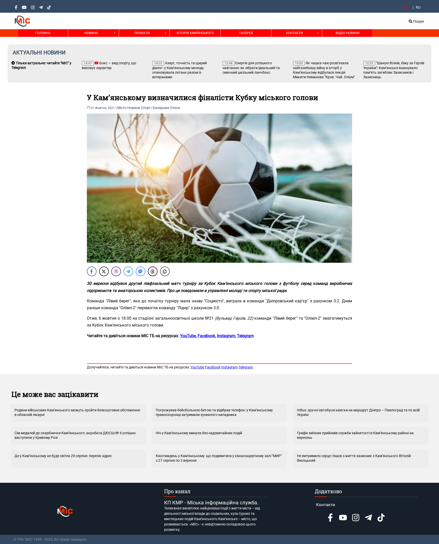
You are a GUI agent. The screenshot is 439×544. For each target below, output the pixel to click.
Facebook (213, 367)
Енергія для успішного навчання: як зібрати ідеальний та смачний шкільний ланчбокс (251, 67)
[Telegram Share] (128, 271)
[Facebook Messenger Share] (140, 271)
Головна (42, 33)
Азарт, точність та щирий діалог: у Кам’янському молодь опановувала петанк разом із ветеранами (179, 70)
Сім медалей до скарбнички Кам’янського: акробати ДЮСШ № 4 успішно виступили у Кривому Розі (75, 435)
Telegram (246, 367)
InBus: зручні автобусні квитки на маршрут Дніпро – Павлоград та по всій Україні (358, 412)
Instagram (229, 367)
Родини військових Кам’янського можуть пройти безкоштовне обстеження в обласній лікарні (77, 412)
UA (406, 7)
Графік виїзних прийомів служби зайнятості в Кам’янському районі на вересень (355, 435)
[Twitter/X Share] (104, 271)
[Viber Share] (116, 271)
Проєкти (142, 33)
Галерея (246, 33)
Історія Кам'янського (195, 33)
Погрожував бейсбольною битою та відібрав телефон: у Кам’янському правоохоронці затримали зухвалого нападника (214, 412)
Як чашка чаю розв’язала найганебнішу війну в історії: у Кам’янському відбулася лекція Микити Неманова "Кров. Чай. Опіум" (324, 70)
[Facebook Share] (92, 271)
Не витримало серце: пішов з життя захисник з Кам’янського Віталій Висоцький (354, 458)
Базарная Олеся (166, 108)
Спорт (146, 108)
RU (418, 7)
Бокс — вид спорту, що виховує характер (109, 65)
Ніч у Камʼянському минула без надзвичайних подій (199, 433)
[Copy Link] (165, 271)
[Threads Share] (153, 271)
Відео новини (347, 33)
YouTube (197, 367)
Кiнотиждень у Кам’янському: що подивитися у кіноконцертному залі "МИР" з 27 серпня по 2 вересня (219, 458)
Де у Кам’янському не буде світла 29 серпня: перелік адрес (63, 456)
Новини (91, 33)
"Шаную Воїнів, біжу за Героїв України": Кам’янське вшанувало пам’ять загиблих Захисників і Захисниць (393, 70)
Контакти (294, 33)
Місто (122, 108)
